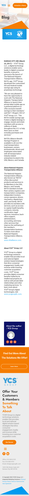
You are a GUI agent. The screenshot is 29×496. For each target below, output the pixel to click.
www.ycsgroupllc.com (13, 294)
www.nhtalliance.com (12, 240)
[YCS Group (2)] (3, 5)
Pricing (23, 479)
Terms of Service (16, 481)
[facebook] (3, 453)
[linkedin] (7, 453)
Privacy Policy (6, 481)
